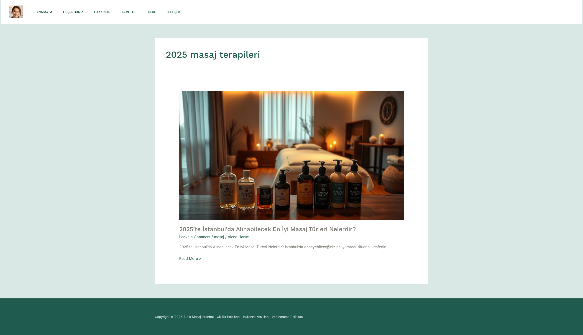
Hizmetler (128, 12)
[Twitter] (505, 12)
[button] (545, 12)
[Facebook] (495, 12)
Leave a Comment (194, 236)
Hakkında (102, 12)
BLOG (152, 12)
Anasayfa (44, 12)
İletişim (173, 12)
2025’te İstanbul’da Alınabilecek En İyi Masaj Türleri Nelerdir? (267, 229)
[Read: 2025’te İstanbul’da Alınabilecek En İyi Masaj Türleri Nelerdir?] (291, 155)
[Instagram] (485, 12)
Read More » (190, 258)
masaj (219, 236)
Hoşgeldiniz (73, 12)
